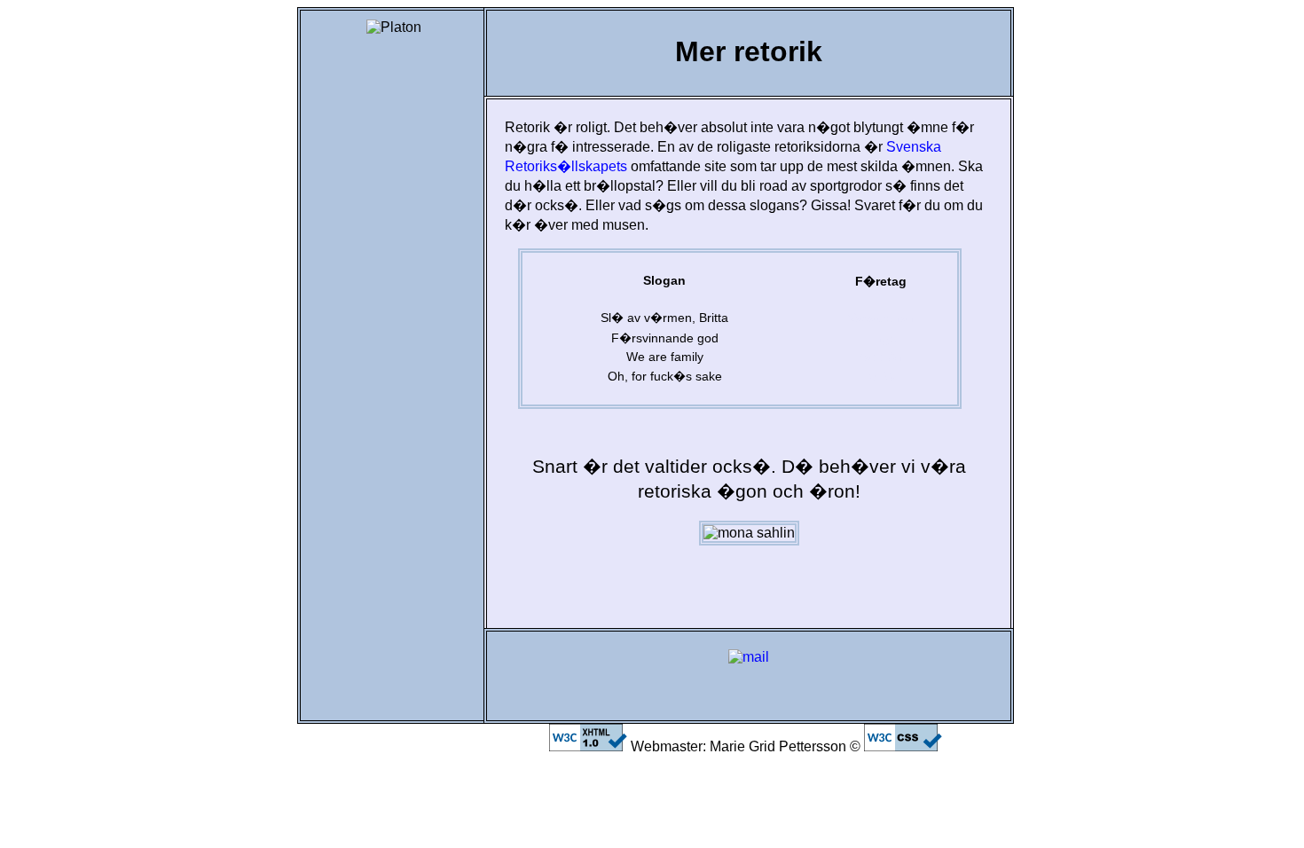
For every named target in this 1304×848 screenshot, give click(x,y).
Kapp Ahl (881, 356)
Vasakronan (881, 317)
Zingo (881, 338)
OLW (881, 376)
